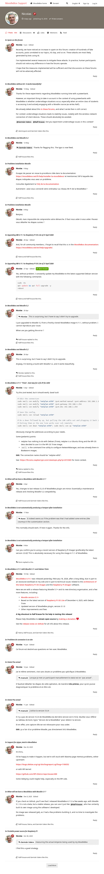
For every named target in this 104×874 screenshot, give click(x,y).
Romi (23, 518)
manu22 (24, 678)
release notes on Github (33, 624)
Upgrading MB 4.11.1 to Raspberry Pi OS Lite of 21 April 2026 (30, 235)
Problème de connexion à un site (20, 640)
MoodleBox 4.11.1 (23, 578)
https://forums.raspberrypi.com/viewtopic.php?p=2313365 (45, 460)
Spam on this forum (15, 40)
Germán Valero (25, 147)
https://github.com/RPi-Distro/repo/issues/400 (36, 774)
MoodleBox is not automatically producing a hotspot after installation (34, 508)
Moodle (24, 597)
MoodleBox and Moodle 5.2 (17, 138)
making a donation (67, 619)
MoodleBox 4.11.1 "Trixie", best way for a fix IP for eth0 (28, 383)
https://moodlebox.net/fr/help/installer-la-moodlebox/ (40, 176)
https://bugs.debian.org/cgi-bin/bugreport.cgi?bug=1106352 (42, 764)
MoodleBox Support (16, 3)
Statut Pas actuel (14, 662)
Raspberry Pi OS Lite (56, 600)
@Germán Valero (24, 122)
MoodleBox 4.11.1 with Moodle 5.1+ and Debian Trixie (28, 569)
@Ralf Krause (39, 122)
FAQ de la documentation (48, 184)
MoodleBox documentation (86, 244)
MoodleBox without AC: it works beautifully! (24, 84)
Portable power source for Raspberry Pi (22, 831)
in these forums (48, 109)
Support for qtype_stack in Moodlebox (22, 742)
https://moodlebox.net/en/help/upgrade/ (34, 247)
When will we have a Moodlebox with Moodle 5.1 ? (26, 479)
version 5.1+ (33, 597)
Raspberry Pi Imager (62, 585)
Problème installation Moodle (19, 164)
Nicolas (24, 316)
